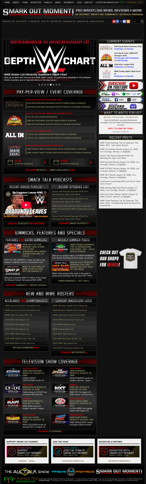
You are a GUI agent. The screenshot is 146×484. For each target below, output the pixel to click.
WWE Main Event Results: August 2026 (82, 418)
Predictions (118, 49)
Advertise (35, 2)
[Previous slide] (8, 60)
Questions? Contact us (121, 131)
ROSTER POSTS (74, 352)
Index (58, 2)
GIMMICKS (81, 21)
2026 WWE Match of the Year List (20, 338)
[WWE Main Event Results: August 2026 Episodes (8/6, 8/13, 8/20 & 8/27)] (60, 418)
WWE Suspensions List (63, 329)
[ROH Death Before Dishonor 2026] (14, 104)
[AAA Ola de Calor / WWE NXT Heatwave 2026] (14, 119)
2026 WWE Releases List (64, 324)
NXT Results (123, 61)
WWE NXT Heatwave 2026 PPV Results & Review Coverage (54, 124)
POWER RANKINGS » (67, 281)
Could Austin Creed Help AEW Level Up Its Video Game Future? (120, 182)
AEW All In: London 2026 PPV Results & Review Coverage (54, 138)
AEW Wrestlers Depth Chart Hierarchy (70, 310)
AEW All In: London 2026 (124, 65)
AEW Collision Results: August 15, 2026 (34, 419)
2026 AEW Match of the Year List (20, 343)
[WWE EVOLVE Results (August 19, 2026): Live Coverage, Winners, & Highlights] (13, 388)
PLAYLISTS (23, 223)
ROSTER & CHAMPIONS (26, 348)
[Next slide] (91, 60)
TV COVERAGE (50, 431)
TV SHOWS (32, 21)
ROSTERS (54, 21)
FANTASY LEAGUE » (38, 285)
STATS (43, 21)
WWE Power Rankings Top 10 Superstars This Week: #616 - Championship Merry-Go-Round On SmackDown (120, 203)
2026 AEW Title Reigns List (17, 320)
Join (79, 2)
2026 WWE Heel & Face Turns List (68, 320)
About (16, 2)
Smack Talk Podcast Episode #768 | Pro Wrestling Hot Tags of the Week (82, 265)
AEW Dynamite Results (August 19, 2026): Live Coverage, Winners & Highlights (119, 163)
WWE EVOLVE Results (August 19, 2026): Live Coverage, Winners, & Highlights (119, 169)
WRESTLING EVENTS (62, 170)
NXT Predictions (132, 58)
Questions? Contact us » (73, 461)
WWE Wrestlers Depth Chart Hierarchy (70, 305)
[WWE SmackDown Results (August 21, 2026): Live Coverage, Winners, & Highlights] (13, 372)
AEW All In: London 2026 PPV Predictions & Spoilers (52, 134)
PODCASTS (7, 21)
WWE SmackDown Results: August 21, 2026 (34, 373)
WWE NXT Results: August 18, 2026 (80, 388)
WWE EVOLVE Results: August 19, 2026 (34, 388)
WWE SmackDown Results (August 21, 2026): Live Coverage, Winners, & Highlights (119, 150)
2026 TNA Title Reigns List (17, 329)
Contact (88, 2)
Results (130, 49)
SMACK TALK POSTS (74, 223)
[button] (39, 85)
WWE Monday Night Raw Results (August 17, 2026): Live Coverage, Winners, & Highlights (119, 189)
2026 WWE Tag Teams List (65, 343)
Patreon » (23, 461)
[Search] (142, 21)
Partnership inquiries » (119, 461)
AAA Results (119, 58)
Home (7, 2)
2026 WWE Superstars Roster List (68, 348)
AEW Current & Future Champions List (22, 305)
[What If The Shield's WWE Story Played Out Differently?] (12, 270)
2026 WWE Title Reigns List (17, 334)
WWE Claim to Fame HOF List (18, 315)
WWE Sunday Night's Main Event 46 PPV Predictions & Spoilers (57, 149)
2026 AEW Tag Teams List (64, 334)
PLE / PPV (20, 21)
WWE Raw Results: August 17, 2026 (33, 402)
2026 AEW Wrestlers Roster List (67, 338)
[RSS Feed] (128, 21)
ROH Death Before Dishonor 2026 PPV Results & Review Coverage (58, 107)
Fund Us (48, 2)
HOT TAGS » (83, 281)
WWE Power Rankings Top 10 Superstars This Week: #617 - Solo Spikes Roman (82, 248)
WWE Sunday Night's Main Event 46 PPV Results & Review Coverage (59, 153)
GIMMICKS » (16, 285)
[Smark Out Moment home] (73, 12)
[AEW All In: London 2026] (14, 135)
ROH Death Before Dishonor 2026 (128, 47)
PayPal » (32, 461)
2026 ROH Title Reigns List (17, 324)
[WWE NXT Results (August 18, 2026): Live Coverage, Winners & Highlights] (60, 388)
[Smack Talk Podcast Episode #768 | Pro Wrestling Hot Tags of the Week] (60, 266)
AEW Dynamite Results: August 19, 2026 (81, 373)
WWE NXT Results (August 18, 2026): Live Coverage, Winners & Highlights (118, 176)
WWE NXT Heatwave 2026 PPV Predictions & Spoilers (51, 121)
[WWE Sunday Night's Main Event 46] (14, 150)
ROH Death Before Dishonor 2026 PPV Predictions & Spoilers (56, 103)
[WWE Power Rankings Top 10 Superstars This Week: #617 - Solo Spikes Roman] (60, 248)
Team (25, 2)
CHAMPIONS (67, 21)
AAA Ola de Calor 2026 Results (42, 117)
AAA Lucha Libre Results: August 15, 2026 (81, 403)
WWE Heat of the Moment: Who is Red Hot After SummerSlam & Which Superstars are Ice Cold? (73, 209)
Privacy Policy (44, 480)
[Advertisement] (73, 31)
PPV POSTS (36, 170)
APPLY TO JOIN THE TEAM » (121, 128)
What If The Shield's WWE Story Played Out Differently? (33, 269)
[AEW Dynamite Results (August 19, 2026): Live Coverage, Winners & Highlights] (60, 372)
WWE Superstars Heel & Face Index (69, 315)
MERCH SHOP (95, 21)
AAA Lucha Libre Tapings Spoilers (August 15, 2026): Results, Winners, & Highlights (119, 195)
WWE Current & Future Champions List (22, 310)
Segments (69, 2)
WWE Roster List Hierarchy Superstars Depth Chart (35, 74)
